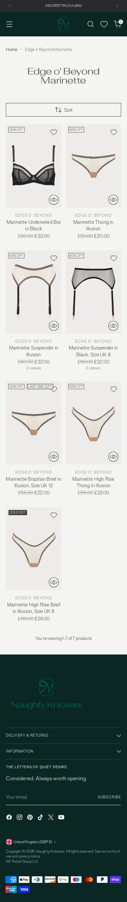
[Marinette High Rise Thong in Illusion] (93, 422)
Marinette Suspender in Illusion (33, 351)
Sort (68, 110)
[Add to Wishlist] (54, 132)
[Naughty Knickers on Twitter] (51, 818)
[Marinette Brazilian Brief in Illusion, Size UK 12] (34, 422)
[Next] (117, 6)
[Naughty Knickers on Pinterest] (31, 818)
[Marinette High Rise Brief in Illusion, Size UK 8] (34, 549)
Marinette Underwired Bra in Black (34, 225)
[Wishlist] (104, 24)
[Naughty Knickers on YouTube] (62, 818)
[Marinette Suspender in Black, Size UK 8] (93, 292)
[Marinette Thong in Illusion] (93, 166)
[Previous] (10, 6)
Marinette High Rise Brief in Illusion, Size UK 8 (33, 608)
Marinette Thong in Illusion (93, 225)
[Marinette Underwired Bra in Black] (34, 166)
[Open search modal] (90, 24)
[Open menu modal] (9, 24)
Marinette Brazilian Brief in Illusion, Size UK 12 (33, 482)
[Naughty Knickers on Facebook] (10, 818)
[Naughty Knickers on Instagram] (20, 818)
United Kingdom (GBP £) (33, 842)
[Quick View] (54, 200)
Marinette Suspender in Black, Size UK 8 (93, 351)
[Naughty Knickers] (63, 24)
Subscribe (109, 797)
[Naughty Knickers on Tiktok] (41, 818)
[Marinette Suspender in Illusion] (34, 292)
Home (11, 49)
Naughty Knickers (50, 851)
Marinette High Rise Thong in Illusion (93, 482)
